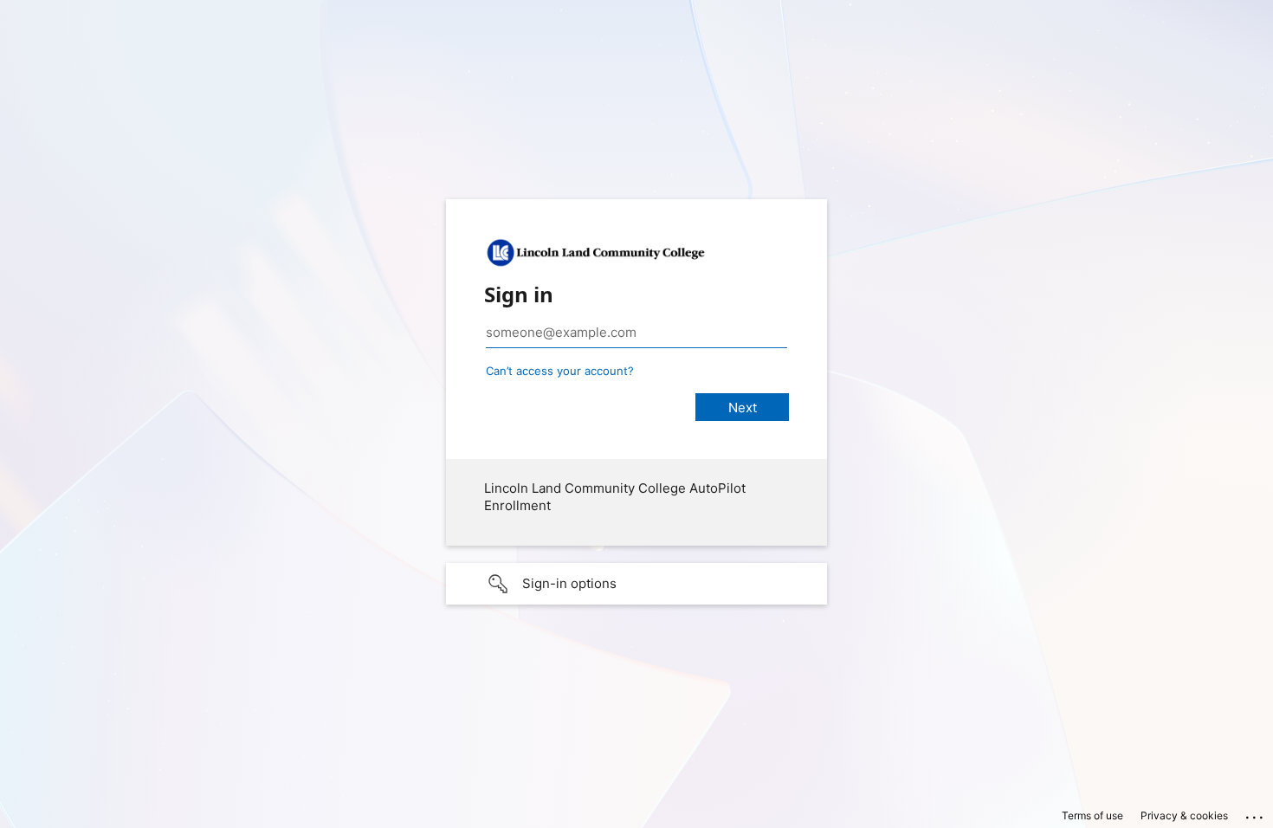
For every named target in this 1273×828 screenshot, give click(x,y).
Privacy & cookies (1184, 815)
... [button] (1255, 813)
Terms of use (1092, 815)
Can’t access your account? (560, 371)
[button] (636, 584)
